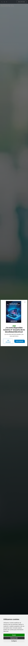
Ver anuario (8, 341)
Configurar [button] (14, 641)
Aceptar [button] (14, 635)
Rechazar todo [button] (14, 638)
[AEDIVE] (13, 312)
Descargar (19, 341)
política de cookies (8, 629)
